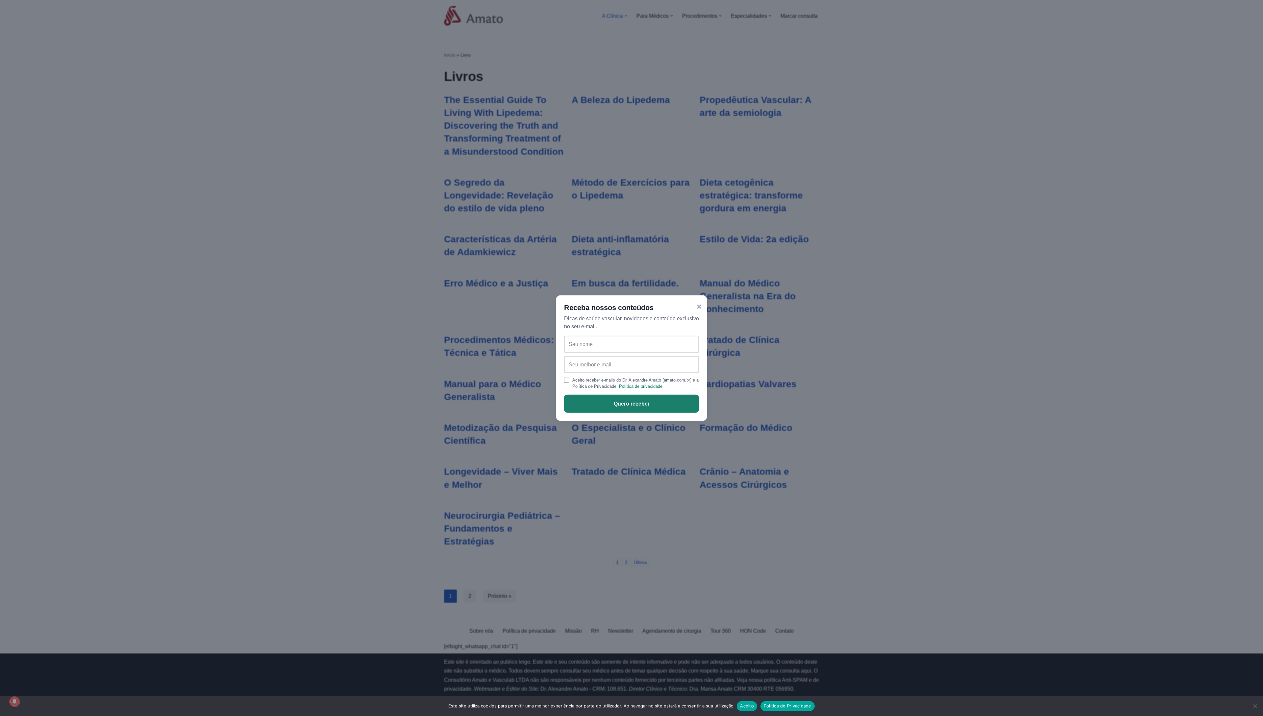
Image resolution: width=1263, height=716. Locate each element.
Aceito (747, 705)
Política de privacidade (640, 386)
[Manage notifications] (14, 701)
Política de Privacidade (787, 705)
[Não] (1254, 706)
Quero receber (632, 404)
